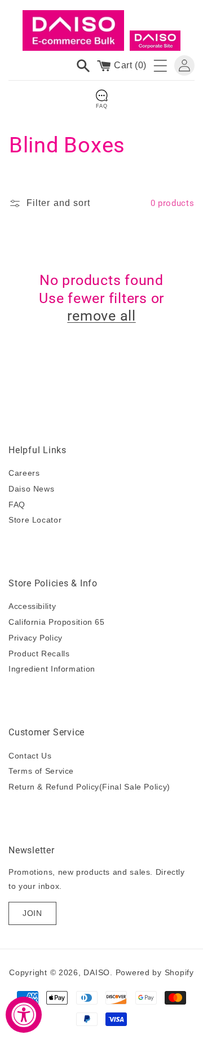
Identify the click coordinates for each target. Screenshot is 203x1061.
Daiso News (31, 488)
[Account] (184, 65)
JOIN (32, 913)
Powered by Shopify (155, 972)
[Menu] (160, 66)
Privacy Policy (35, 637)
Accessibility (32, 606)
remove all (101, 316)
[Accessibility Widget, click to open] (24, 1015)
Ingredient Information (51, 668)
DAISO (96, 972)
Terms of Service (41, 770)
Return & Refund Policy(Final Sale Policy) (89, 786)
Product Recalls (38, 653)
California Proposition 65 (56, 621)
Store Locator (34, 519)
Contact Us (29, 755)
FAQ (16, 504)
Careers (23, 472)
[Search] (83, 66)
